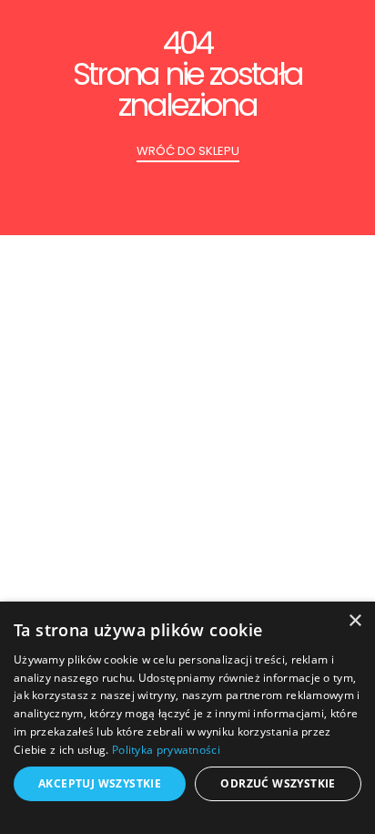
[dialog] (187, 718)
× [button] (354, 621)
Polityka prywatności (166, 749)
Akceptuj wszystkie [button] (99, 783)
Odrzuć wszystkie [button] (277, 783)
